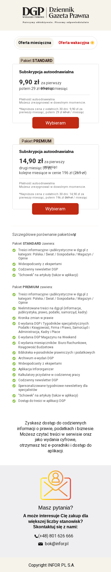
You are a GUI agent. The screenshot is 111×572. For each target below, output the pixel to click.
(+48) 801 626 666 (55, 535)
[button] (35, 43)
